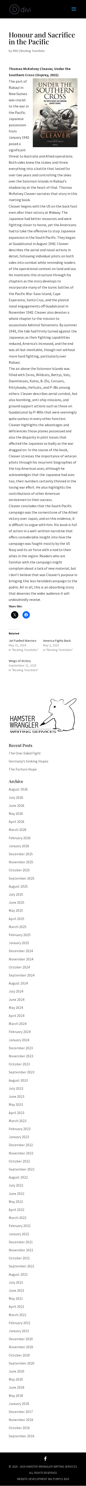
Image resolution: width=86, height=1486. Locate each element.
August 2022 (18, 1177)
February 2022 (20, 1225)
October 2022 (19, 1161)
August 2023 (18, 1080)
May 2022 (16, 1201)
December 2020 (21, 1339)
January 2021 (19, 1330)
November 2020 (21, 1347)
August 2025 (18, 886)
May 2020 (16, 1379)
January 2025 (19, 942)
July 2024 (16, 991)
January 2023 (19, 1136)
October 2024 (19, 967)
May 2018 (16, 1395)
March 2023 (17, 1120)
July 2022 (16, 1185)
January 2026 (19, 846)
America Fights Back (57, 641)
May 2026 (16, 813)
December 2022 (21, 1145)
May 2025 (16, 910)
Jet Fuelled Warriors (22, 641)
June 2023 (16, 1096)
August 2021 (18, 1274)
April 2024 (16, 1015)
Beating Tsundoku (32, 51)
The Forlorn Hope (23, 769)
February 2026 (20, 838)
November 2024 (21, 959)
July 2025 (16, 894)
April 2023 (16, 1112)
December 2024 (21, 950)
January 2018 (19, 1403)
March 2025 (17, 926)
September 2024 (21, 975)
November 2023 (21, 1056)
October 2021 (19, 1258)
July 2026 (16, 797)
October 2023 (19, 1064)
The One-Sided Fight (25, 753)
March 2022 (17, 1217)
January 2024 (19, 1040)
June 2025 (16, 902)
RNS (15, 51)
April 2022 (16, 1209)
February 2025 (20, 934)
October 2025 (19, 870)
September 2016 (21, 1436)
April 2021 (16, 1306)
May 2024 (16, 1007)
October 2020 (19, 1355)
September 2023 (21, 1072)
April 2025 (16, 918)
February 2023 (20, 1128)
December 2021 (21, 1242)
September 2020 (21, 1363)
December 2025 (21, 854)
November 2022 (21, 1153)
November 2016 (21, 1419)
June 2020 (16, 1371)
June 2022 (16, 1193)
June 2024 (16, 999)
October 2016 (19, 1427)
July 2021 (16, 1282)
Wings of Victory (20, 661)
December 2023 (21, 1048)
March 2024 (17, 1023)
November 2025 (21, 862)
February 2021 (20, 1322)
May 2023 (16, 1104)
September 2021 (21, 1266)
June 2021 (16, 1290)
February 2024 (20, 1031)
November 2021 (21, 1250)
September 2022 (21, 1169)
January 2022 (19, 1234)
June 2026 (16, 805)
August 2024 (18, 983)
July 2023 (16, 1088)
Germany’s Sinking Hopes (28, 761)
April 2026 (16, 821)
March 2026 (17, 829)
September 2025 (21, 878)
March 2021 (17, 1314)
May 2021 (16, 1298)
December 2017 (21, 1411)
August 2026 (18, 789)
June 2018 (16, 1387)
